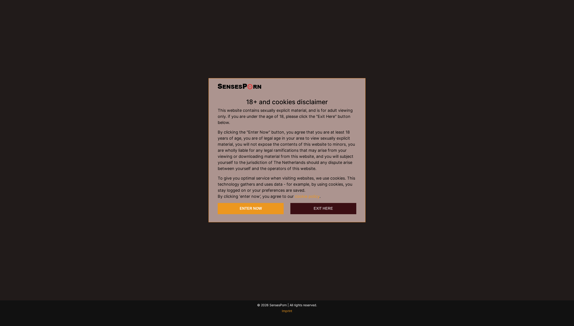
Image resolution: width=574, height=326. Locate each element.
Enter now (251, 208)
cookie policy (307, 196)
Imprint (287, 311)
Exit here (323, 208)
